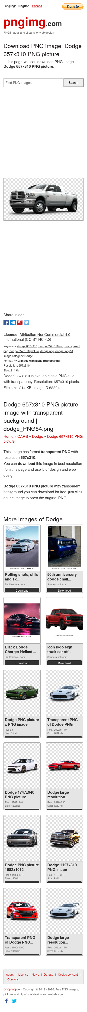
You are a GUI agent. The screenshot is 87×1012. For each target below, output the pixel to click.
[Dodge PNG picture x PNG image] (22, 693)
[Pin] (20, 322)
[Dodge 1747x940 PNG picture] (22, 766)
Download (22, 590)
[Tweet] (26, 322)
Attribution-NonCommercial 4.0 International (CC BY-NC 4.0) (36, 337)
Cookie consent (68, 974)
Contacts (13, 979)
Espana (37, 5)
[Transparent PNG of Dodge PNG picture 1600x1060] (22, 910)
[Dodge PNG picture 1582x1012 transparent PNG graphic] (22, 838)
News (35, 974)
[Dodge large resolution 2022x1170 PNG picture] (64, 911)
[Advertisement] (43, 134)
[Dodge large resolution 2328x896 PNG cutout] (64, 765)
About (9, 974)
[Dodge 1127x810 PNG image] (64, 838)
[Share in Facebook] (6, 322)
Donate (48, 974)
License (23, 974)
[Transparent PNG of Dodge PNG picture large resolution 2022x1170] (64, 693)
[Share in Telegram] (13, 322)
